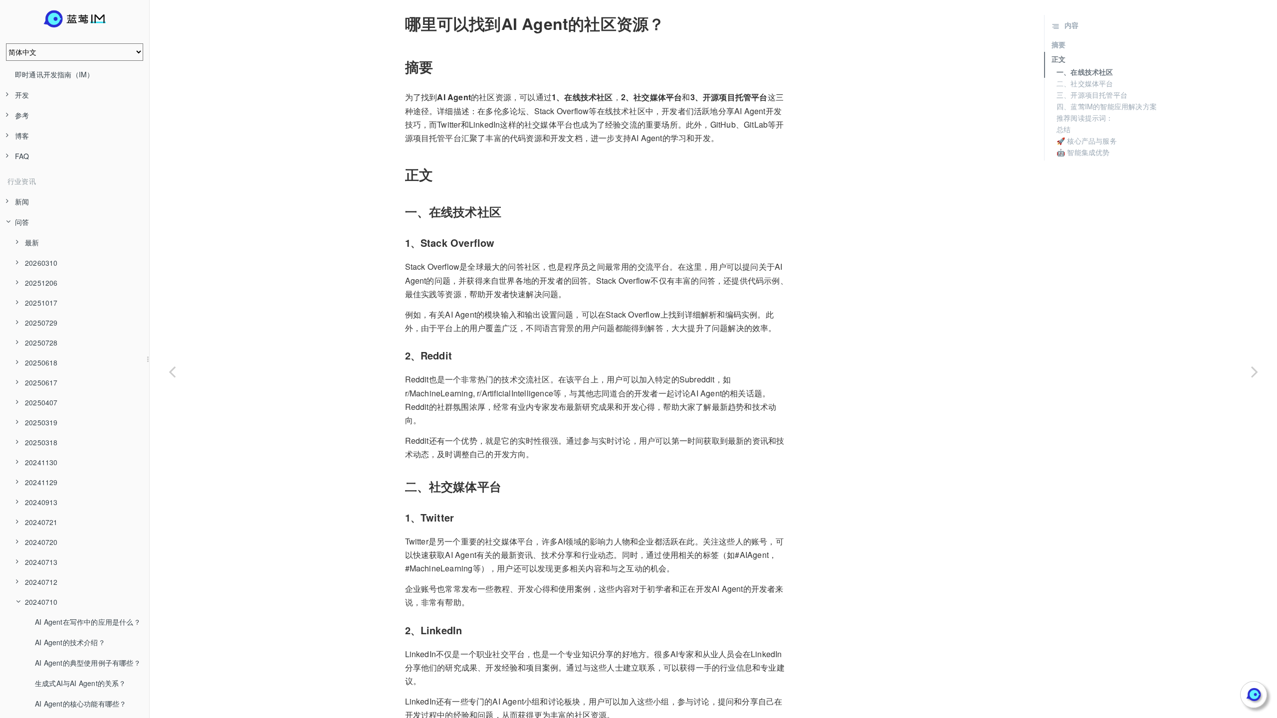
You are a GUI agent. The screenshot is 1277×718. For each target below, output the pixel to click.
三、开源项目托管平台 (1092, 95)
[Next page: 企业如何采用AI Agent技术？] (1254, 371)
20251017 (41, 303)
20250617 (41, 382)
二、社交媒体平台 (1085, 83)
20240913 (41, 502)
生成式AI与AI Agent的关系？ (80, 683)
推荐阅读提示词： (1085, 118)
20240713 (41, 562)
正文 (1058, 59)
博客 (22, 136)
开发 (22, 95)
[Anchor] (398, 23)
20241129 (41, 482)
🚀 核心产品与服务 (1087, 141)
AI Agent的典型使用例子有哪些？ (88, 663)
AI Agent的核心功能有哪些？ (80, 704)
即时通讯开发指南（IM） (54, 74)
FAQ (22, 156)
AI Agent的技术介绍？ (70, 642)
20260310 (41, 263)
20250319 (41, 422)
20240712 (41, 582)
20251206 (41, 283)
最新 (32, 242)
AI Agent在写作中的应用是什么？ (88, 622)
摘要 (1058, 44)
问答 (22, 222)
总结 (1063, 129)
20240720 (41, 542)
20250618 (41, 362)
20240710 (41, 602)
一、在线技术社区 (1085, 72)
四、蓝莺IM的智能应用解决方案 (1107, 106)
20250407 (41, 402)
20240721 (41, 522)
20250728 (41, 343)
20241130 (41, 462)
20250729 (41, 323)
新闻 (22, 201)
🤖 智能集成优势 (1083, 152)
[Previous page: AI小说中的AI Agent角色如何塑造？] (172, 371)
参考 (22, 115)
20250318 (41, 442)
